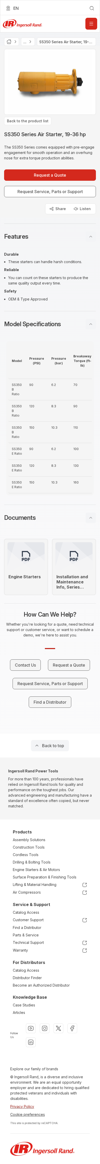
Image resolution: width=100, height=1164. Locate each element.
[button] (50, 236)
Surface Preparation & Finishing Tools (44, 877)
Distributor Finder (27, 978)
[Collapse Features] (91, 236)
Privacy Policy (22, 1106)
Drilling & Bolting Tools (32, 862)
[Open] (91, 24)
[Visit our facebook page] (72, 1028)
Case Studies (24, 1005)
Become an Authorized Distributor (41, 985)
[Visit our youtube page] (31, 1028)
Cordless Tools (25, 854)
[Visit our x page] (58, 1028)
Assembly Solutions (29, 840)
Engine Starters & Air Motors (36, 869)
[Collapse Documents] (91, 518)
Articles (19, 1012)
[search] (92, 8)
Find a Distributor (27, 927)
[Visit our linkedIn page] (31, 1042)
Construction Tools (29, 847)
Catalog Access (26, 912)
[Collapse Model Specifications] (91, 324)
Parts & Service (26, 935)
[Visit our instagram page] (44, 1028)
